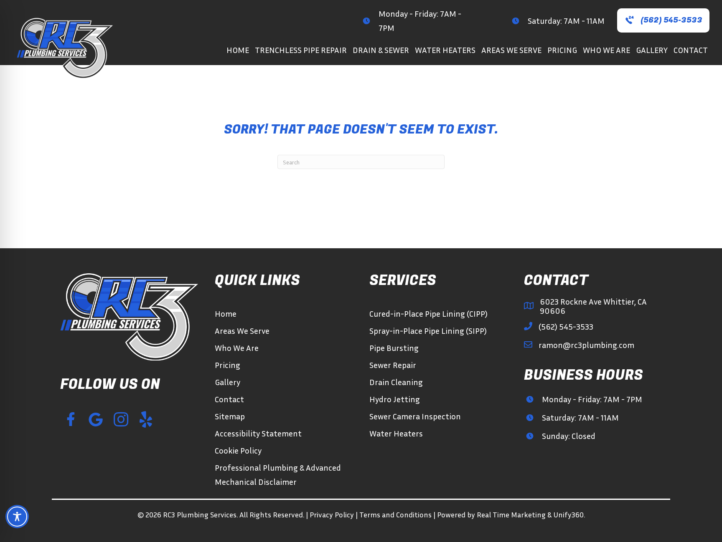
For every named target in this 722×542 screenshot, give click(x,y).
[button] (663, 20)
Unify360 (568, 514)
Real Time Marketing (511, 514)
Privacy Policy (332, 514)
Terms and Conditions (395, 514)
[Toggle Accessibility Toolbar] (17, 516)
